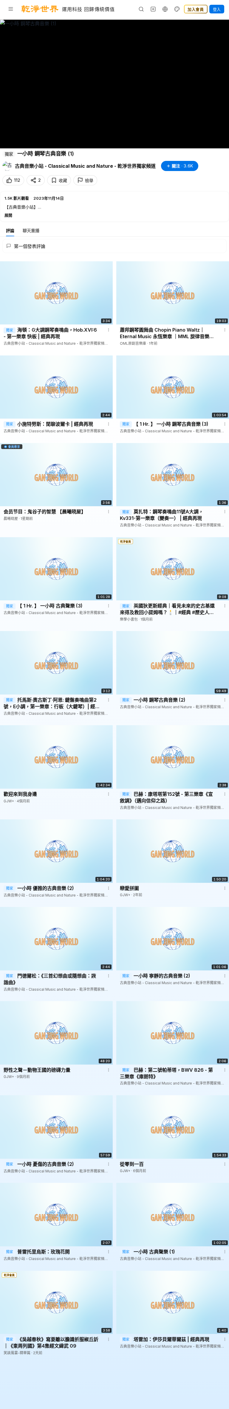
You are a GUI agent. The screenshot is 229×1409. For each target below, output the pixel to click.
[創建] (153, 9)
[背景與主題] (177, 9)
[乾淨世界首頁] (39, 9)
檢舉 (89, 180)
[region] (114, 84)
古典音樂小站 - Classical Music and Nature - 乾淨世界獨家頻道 (85, 166)
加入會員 (196, 9)
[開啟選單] (10, 9)
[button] (114, 206)
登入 (217, 9)
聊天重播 (31, 230)
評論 (10, 230)
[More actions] (108, 330)
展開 (8, 215)
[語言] (165, 9)
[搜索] (141, 9)
